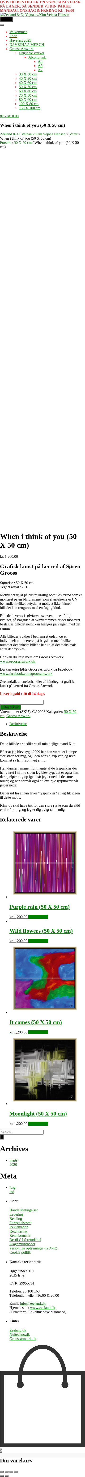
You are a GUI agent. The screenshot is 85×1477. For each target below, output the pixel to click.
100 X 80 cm (28, 104)
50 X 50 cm (28, 87)
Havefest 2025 (20, 40)
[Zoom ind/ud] (2, 1472)
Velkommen (18, 32)
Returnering (18, 1231)
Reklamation (18, 1227)
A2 (40, 70)
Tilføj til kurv (10, 707)
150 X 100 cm (29, 108)
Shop (13, 36)
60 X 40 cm (28, 91)
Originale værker (31, 53)
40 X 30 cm (28, 78)
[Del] (11, 1472)
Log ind (12, 1190)
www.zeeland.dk (42, 1308)
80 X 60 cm (28, 100)
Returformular (19, 1235)
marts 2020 (13, 1162)
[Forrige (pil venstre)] (2, 1476)
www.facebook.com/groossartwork (26, 674)
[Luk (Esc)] (16, 1472)
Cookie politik (20, 1252)
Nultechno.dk (19, 1334)
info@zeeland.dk (33, 1303)
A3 (40, 66)
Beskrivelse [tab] (18, 724)
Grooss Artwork (21, 49)
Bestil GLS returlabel (25, 1240)
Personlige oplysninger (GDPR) (33, 1248)
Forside (5, 143)
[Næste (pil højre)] (6, 1476)
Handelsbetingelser (23, 1210)
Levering (16, 1214)
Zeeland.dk (17, 1330)
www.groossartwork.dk (17, 661)
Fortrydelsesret (20, 1223)
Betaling (15, 1219)
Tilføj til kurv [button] (38, 917)
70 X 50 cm (28, 95)
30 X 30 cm (28, 74)
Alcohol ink (37, 57)
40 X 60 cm (28, 83)
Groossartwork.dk (22, 1339)
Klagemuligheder (22, 1244)
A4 (40, 61)
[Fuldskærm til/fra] (6, 1472)
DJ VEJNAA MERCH (26, 45)
